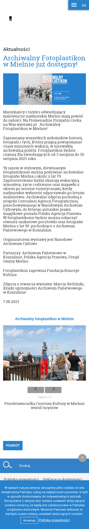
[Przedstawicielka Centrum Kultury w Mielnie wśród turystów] (44, 354)
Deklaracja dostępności (62, 479)
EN (84, 5)
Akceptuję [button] (29, 520)
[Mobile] (74, 5)
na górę (82, 458)
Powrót (13, 445)
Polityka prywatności (21, 479)
